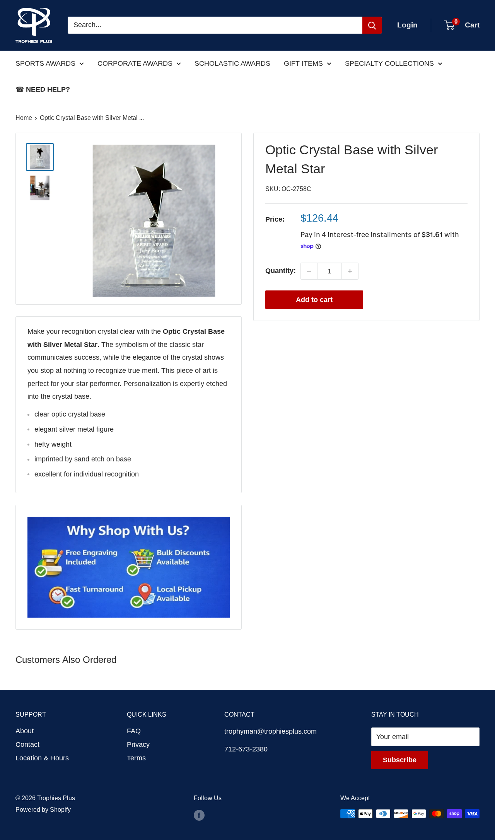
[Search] (372, 25)
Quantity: (280, 271)
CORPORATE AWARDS (134, 63)
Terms (136, 758)
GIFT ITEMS (303, 63)
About (24, 731)
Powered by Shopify (43, 809)
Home (23, 117)
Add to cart (314, 300)
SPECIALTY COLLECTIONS (389, 63)
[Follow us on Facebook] (199, 815)
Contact (27, 744)
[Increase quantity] (350, 271)
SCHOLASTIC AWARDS (232, 63)
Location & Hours (42, 758)
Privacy (138, 744)
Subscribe (399, 760)
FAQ (134, 731)
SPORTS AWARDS (45, 63)
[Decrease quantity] (309, 271)
